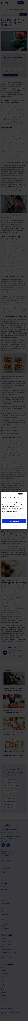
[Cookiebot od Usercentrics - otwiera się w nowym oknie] (17, 494)
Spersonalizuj (13, 525)
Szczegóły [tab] (12, 497)
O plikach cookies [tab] (22, 497)
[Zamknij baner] (25, 493)
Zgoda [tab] (4, 497)
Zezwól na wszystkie (14, 521)
